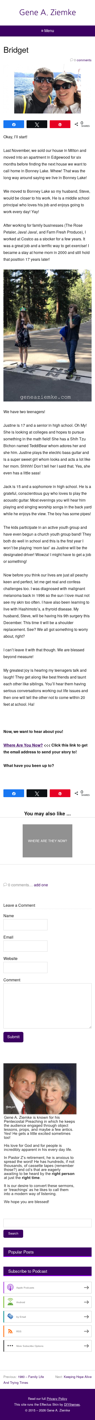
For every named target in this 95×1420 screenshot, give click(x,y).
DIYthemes (72, 1404)
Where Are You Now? (23, 745)
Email (8, 937)
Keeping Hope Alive (78, 1376)
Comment (11, 980)
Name (8, 915)
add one (41, 885)
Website (10, 958)
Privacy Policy (57, 1398)
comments (83, 60)
